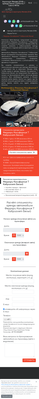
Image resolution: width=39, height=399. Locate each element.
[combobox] (7, 319)
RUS (30, 3)
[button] (37, 106)
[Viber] (5, 21)
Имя (7, 299)
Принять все (7, 396)
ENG (35, 3)
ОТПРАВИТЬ (29, 360)
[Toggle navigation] (4, 16)
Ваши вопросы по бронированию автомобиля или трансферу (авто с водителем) (19, 339)
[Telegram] (10, 21)
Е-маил (6, 304)
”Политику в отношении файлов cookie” (15, 384)
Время (6, 235)
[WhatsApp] (14, 21)
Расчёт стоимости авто (21, 152)
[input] (14, 230)
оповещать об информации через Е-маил (19, 310)
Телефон (6, 316)
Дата (6, 226)
